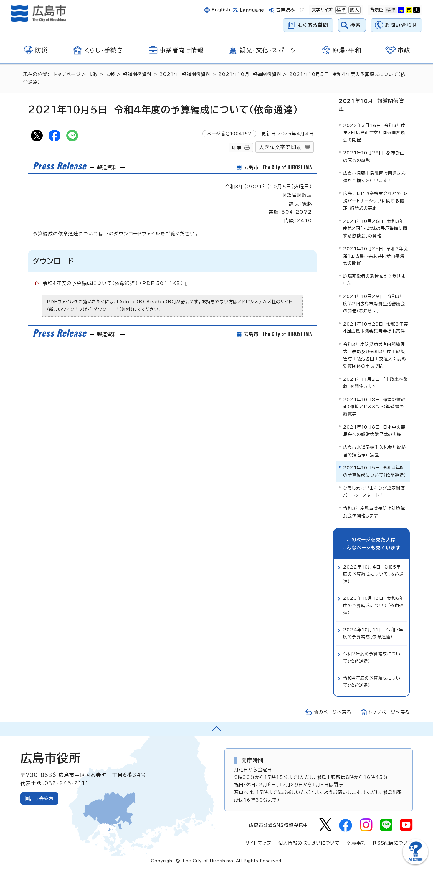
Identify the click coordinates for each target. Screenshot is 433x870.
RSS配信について (393, 843)
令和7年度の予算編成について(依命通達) (372, 657)
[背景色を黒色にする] (416, 10)
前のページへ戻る (332, 712)
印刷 (236, 147)
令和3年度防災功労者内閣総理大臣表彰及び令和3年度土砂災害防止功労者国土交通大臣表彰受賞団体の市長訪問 (374, 355)
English (220, 10)
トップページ (67, 74)
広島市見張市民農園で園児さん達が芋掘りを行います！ (374, 176)
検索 (355, 24)
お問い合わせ (401, 24)
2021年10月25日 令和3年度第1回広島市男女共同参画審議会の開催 (375, 255)
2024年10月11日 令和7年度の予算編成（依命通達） (373, 633)
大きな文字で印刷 (280, 147)
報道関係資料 (137, 74)
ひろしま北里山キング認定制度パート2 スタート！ (374, 491)
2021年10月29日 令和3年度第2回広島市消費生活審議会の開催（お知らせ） (374, 303)
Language (252, 10)
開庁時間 (252, 760)
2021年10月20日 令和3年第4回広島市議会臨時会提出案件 (375, 327)
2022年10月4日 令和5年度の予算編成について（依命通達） (373, 574)
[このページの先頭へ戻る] (216, 729)
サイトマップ (258, 843)
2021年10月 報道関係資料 (249, 74)
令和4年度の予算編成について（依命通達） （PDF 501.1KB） (112, 283)
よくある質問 (312, 24)
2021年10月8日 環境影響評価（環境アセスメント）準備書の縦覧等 (374, 406)
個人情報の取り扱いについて (309, 843)
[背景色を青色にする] (401, 10)
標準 (340, 10)
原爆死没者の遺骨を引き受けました (374, 279)
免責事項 (356, 843)
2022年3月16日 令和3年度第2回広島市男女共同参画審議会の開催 (374, 132)
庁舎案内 (44, 798)
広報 (110, 74)
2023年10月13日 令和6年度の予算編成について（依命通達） (373, 605)
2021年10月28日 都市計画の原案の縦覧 (373, 156)
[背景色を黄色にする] (409, 10)
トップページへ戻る (389, 712)
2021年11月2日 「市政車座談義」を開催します (375, 382)
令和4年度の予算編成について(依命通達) (372, 681)
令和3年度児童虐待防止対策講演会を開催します (374, 512)
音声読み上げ (290, 10)
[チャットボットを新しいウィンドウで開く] (415, 863)
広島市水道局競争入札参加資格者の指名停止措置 (374, 451)
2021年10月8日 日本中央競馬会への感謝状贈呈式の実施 (374, 430)
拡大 (353, 10)
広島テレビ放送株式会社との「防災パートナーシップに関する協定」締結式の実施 (375, 200)
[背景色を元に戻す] (390, 10)
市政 (92, 74)
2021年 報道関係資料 (184, 74)
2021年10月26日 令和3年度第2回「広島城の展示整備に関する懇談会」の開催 (375, 228)
